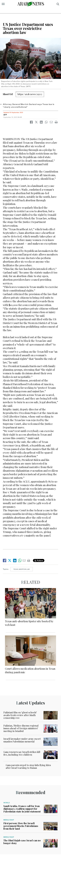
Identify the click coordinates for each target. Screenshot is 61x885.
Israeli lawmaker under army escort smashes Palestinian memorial (22, 740)
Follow (39, 560)
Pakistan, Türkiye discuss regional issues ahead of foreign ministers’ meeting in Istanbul (20, 728)
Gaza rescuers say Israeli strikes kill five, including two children (21, 753)
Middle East (8, 820)
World (6, 803)
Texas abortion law (21, 569)
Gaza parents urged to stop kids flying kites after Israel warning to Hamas (28, 766)
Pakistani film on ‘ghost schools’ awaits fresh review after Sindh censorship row (20, 715)
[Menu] (3, 4)
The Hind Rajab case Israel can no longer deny (22, 842)
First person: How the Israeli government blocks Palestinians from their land (20, 826)
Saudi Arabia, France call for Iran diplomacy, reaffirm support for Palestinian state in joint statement (22, 809)
